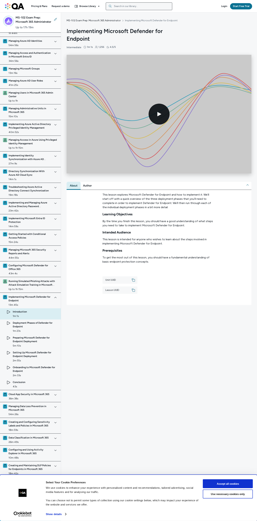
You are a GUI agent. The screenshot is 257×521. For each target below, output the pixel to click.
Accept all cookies (228, 483)
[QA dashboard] (14, 6)
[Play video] (159, 114)
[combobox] (139, 6)
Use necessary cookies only (228, 493)
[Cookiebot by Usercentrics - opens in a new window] (22, 514)
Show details (54, 514)
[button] (39, 6)
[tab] (73, 185)
